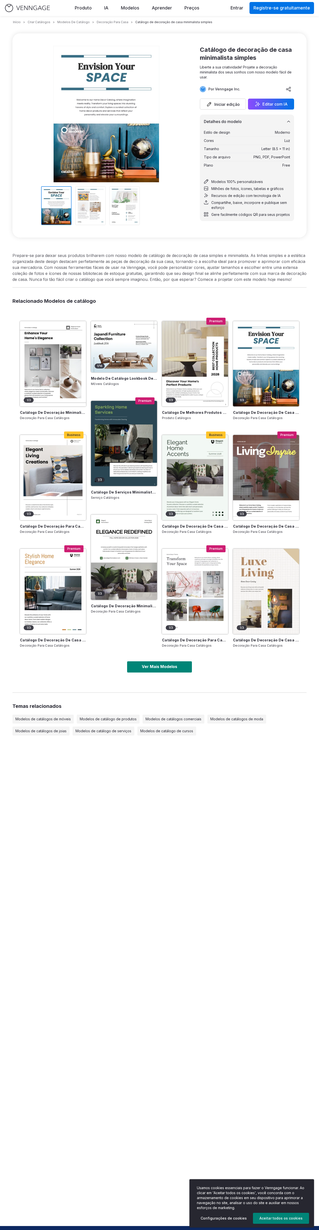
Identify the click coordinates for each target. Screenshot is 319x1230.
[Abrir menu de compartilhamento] (288, 89)
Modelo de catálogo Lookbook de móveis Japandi (124, 378)
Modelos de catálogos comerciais (173, 719)
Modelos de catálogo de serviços (103, 731)
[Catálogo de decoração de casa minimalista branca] (53, 591)
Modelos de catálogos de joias (41, 731)
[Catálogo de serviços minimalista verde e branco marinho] (124, 443)
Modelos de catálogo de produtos (108, 719)
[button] (223, 104)
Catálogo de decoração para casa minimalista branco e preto (195, 640)
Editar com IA (275, 104)
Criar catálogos (39, 22)
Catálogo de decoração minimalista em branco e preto (53, 412)
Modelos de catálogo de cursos (166, 731)
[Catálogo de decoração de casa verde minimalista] (195, 477)
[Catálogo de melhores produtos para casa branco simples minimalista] (195, 363)
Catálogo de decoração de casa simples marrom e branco (266, 640)
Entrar (237, 7)
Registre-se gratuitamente (281, 7)
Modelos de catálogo (73, 22)
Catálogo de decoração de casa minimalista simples (266, 412)
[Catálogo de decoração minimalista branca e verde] (124, 557)
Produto (83, 7)
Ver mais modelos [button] (159, 666)
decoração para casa (112, 22)
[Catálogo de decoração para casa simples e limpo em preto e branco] (53, 477)
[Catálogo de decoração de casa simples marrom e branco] (266, 591)
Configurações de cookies (224, 1218)
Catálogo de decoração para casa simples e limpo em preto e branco (53, 526)
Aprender (162, 7)
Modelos (130, 7)
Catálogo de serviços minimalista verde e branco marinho (124, 492)
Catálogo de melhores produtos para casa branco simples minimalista (195, 412)
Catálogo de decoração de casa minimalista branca (53, 640)
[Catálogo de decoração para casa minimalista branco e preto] (195, 591)
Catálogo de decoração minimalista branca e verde (124, 606)
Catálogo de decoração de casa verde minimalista (195, 526)
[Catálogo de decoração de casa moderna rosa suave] (266, 477)
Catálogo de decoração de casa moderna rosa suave (266, 526)
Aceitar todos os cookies (281, 1218)
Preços (191, 7)
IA (106, 7)
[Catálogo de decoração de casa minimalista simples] (266, 363)
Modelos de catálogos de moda (236, 719)
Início (17, 22)
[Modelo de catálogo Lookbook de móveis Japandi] (124, 346)
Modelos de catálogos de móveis (43, 719)
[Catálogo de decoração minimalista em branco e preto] (53, 363)
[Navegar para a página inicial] (27, 8)
